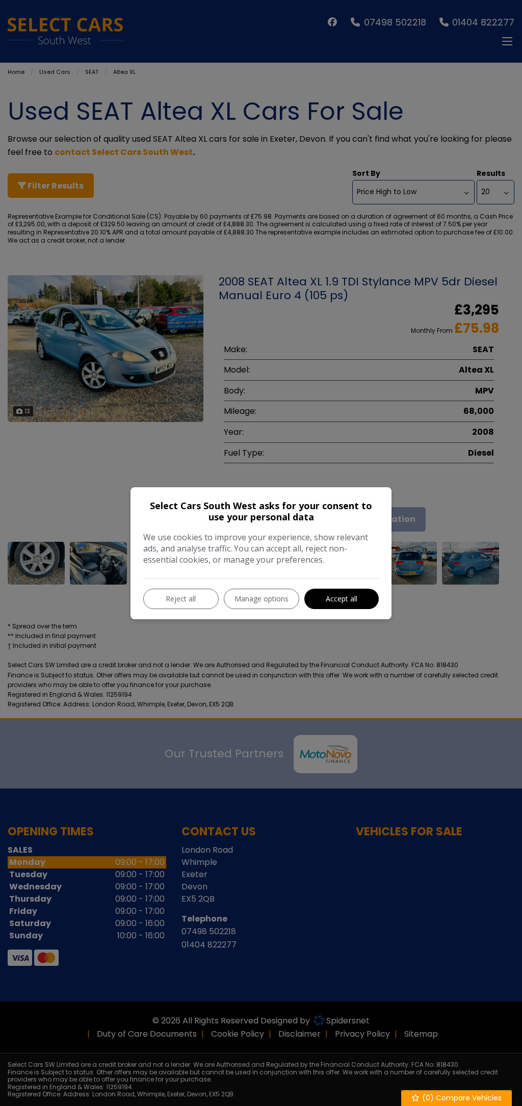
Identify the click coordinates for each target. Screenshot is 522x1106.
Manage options (261, 598)
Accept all (341, 598)
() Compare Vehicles (461, 1098)
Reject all (181, 598)
